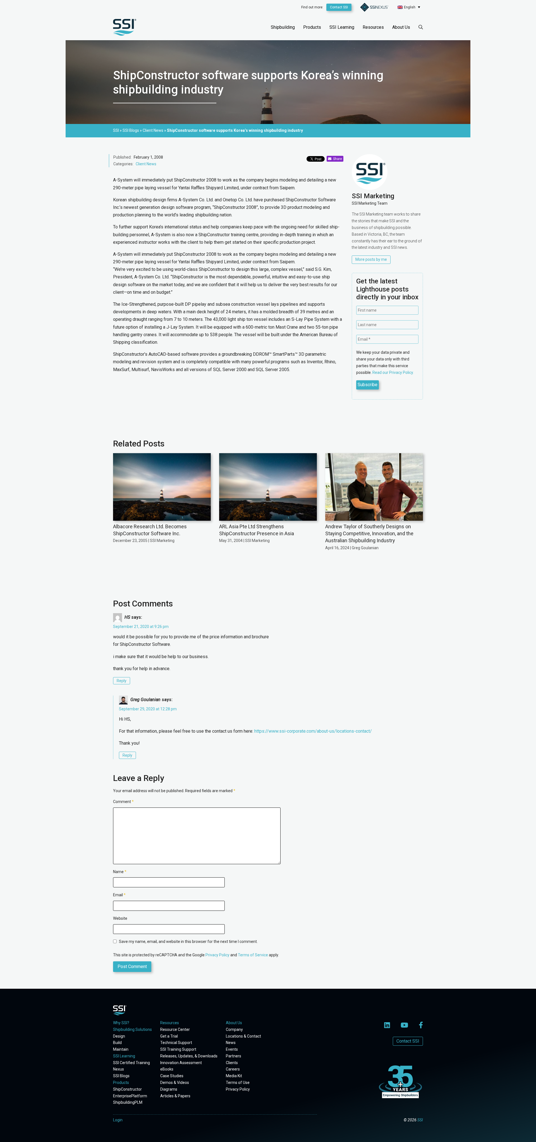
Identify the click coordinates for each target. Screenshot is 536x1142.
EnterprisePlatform (130, 1096)
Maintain (120, 1049)
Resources (373, 27)
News (231, 1042)
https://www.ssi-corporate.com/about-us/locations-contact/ (313, 731)
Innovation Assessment (181, 1062)
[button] (409, 7)
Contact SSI (339, 7)
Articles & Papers (175, 1096)
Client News (146, 164)
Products (312, 27)
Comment (123, 801)
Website (120, 918)
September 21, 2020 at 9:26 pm (141, 626)
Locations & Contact (243, 1036)
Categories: (123, 164)
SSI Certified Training (131, 1062)
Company (234, 1029)
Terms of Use (238, 1082)
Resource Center (175, 1029)
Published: (122, 157)
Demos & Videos (174, 1082)
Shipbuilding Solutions (132, 1029)
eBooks (166, 1069)
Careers (233, 1069)
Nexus (118, 1069)
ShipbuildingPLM (127, 1102)
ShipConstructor (127, 1089)
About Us (401, 27)
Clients (232, 1062)
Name (119, 871)
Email (119, 895)
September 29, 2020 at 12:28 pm (148, 709)
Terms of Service (253, 955)
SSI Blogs (121, 1076)
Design (119, 1036)
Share (336, 159)
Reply (121, 680)
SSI (420, 1120)
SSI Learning (341, 27)
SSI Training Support (178, 1049)
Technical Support (176, 1042)
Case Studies (171, 1076)
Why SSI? (121, 1023)
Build (117, 1042)
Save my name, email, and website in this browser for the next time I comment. (188, 941)
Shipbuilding (283, 27)
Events (232, 1049)
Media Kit (234, 1076)
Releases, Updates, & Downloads (188, 1056)
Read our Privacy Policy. (393, 372)
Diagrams (168, 1089)
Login (118, 1120)
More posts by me (371, 259)
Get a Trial (169, 1036)
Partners (233, 1056)
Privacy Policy (217, 955)
